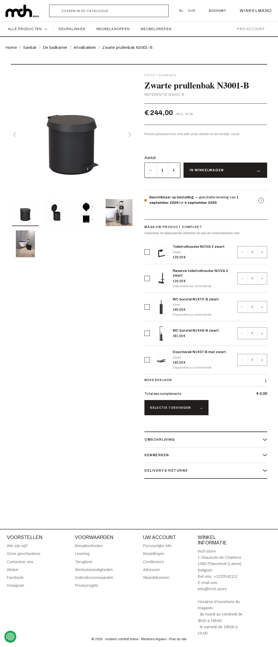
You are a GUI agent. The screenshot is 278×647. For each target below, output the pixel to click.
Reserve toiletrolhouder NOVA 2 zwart (200, 273)
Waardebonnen (156, 577)
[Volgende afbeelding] (128, 135)
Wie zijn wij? (17, 546)
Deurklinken (72, 29)
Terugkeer (84, 562)
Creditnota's (153, 562)
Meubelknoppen (113, 29)
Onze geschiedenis (23, 553)
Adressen (151, 569)
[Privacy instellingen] (10, 636)
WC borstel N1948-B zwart (196, 330)
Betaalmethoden (89, 546)
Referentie (156, 95)
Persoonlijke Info (157, 546)
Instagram (15, 585)
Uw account (159, 537)
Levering (82, 553)
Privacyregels (86, 585)
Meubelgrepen (156, 29)
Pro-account (251, 29)
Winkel (12, 569)
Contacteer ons (20, 562)
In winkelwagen (206, 170)
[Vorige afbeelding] (15, 135)
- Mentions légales (153, 639)
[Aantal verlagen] (150, 170)
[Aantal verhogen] (174, 170)
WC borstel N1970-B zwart (196, 299)
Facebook (15, 577)
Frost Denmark (160, 75)
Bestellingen (153, 553)
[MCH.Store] (25, 11)
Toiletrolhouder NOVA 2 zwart (199, 247)
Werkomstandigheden (94, 569)
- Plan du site (177, 639)
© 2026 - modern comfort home (115, 639)
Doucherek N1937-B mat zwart (199, 352)
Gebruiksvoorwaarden (94, 577)
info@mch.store (212, 588)
